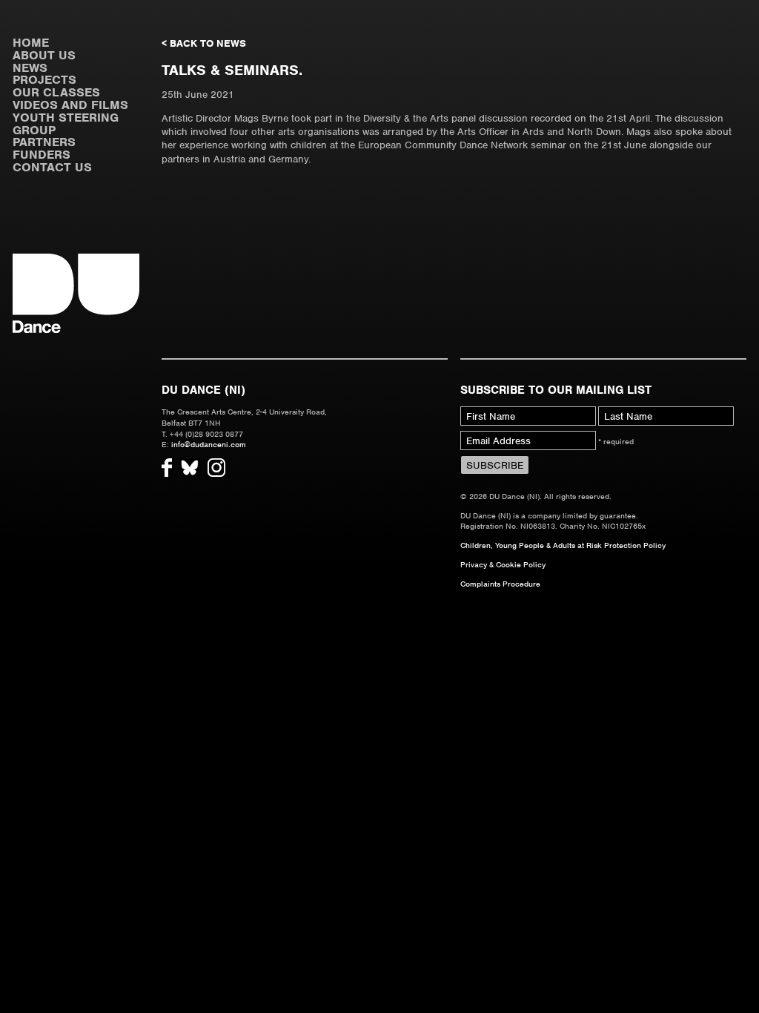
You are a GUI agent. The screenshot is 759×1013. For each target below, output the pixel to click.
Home (31, 42)
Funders (41, 154)
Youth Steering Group (66, 124)
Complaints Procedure (500, 583)
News (30, 68)
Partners (44, 142)
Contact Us (52, 167)
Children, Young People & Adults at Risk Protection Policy (563, 545)
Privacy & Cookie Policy (503, 564)
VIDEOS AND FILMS (70, 105)
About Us (44, 55)
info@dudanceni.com (208, 444)
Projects (44, 80)
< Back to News (204, 43)
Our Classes (56, 92)
